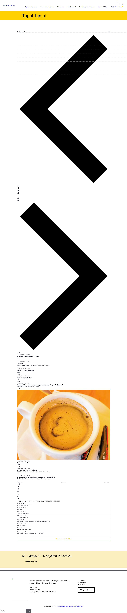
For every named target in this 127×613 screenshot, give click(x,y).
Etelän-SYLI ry (115, 7)
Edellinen (20, 482)
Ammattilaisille (102, 7)
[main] (63, 286)
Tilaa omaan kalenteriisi (63, 539)
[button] (117, 2)
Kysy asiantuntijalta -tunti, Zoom (28, 356)
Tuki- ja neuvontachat (24, 378)
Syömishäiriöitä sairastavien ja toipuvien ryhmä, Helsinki (36, 477)
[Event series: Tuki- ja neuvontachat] (30, 376)
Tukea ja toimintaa (46, 7)
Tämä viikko (64, 482)
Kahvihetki (20, 363)
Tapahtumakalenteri (31, 7)
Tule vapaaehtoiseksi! (86, 7)
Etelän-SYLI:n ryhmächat (25, 370)
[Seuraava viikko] (63, 350)
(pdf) (30, 562)
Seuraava (106, 482)
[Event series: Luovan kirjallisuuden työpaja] (30, 468)
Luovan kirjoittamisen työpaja (27, 470)
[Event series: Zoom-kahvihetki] (30, 461)
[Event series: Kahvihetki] (30, 361)
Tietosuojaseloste (62, 606)
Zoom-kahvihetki (22, 463)
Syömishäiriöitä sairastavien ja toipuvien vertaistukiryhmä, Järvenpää (40, 385)
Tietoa (59, 7)
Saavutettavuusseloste (76, 606)
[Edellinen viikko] (63, 183)
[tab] (18, 185)
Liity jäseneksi (71, 7)
